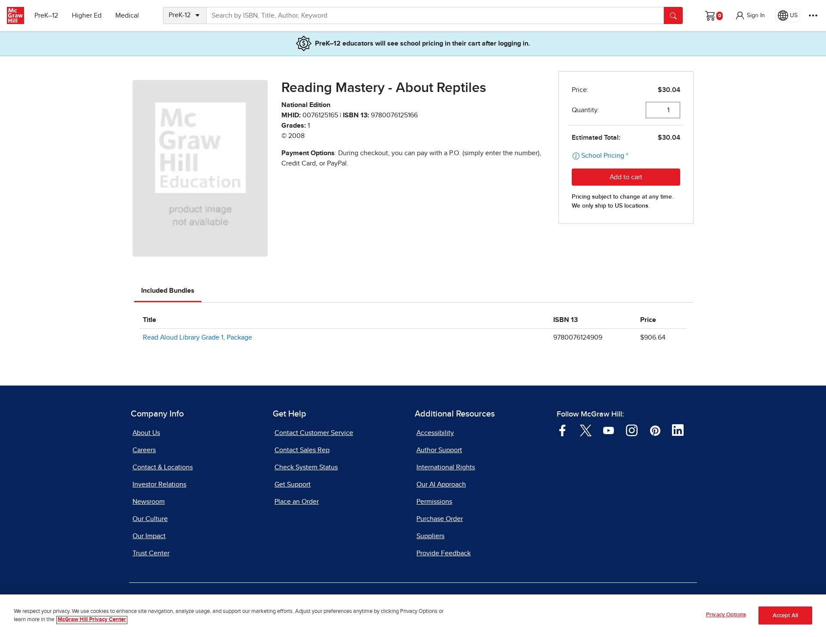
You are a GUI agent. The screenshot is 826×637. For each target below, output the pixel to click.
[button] (749, 15)
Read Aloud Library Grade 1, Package (197, 337)
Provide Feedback (443, 553)
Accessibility (435, 432)
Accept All (785, 616)
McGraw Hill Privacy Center (92, 620)
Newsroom (149, 501)
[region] (413, 615)
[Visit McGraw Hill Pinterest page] (655, 429)
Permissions (434, 501)
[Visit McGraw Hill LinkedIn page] (678, 429)
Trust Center (151, 553)
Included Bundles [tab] (167, 290)
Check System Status (306, 467)
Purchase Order (439, 518)
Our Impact (149, 536)
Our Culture (150, 518)
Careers (144, 450)
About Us (146, 432)
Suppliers (430, 536)
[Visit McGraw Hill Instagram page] (632, 429)
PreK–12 (46, 15)
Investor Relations (159, 484)
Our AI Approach (441, 484)
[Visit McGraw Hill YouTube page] (608, 429)
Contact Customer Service (313, 432)
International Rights (445, 467)
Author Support (439, 450)
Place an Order (296, 501)
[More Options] (813, 15)
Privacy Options (726, 615)
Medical (127, 15)
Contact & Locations (163, 467)
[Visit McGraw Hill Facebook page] (562, 429)
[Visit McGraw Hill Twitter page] (586, 429)
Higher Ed (87, 15)
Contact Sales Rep (302, 450)
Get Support (292, 484)
